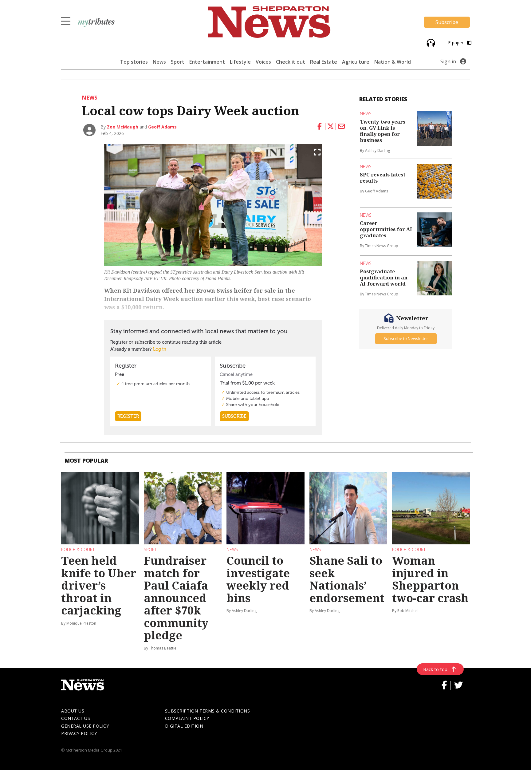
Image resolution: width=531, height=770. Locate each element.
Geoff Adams (162, 127)
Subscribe (446, 22)
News (159, 61)
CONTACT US (75, 718)
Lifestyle (240, 61)
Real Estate (323, 61)
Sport (177, 61)
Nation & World (392, 61)
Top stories (134, 61)
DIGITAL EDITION (184, 726)
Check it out (290, 61)
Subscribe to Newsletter (406, 338)
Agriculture (355, 61)
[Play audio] (430, 42)
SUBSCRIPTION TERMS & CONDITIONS (207, 711)
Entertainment (207, 61)
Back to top (435, 669)
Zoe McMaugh (122, 127)
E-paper (456, 42)
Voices (263, 61)
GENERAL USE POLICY (85, 726)
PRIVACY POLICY (79, 733)
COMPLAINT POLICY (187, 718)
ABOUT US (72, 711)
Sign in (448, 61)
